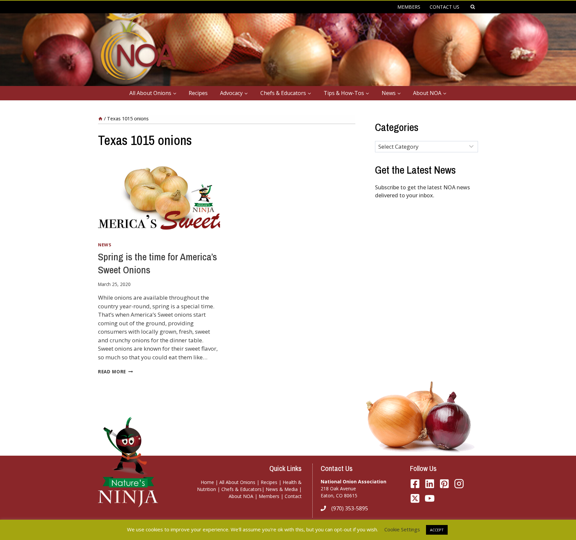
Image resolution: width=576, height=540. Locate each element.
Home (207, 482)
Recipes (198, 93)
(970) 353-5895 (349, 508)
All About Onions (237, 482)
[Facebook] (415, 484)
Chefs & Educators (241, 489)
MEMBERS (408, 7)
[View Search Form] (472, 7)
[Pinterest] (444, 484)
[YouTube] (415, 498)
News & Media (282, 489)
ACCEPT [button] (437, 529)
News (105, 245)
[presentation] (159, 195)
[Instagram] (459, 484)
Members (269, 496)
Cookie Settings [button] (402, 529)
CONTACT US (444, 7)
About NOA (241, 496)
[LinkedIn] (430, 484)
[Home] (100, 118)
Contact (293, 496)
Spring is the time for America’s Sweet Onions (157, 263)
